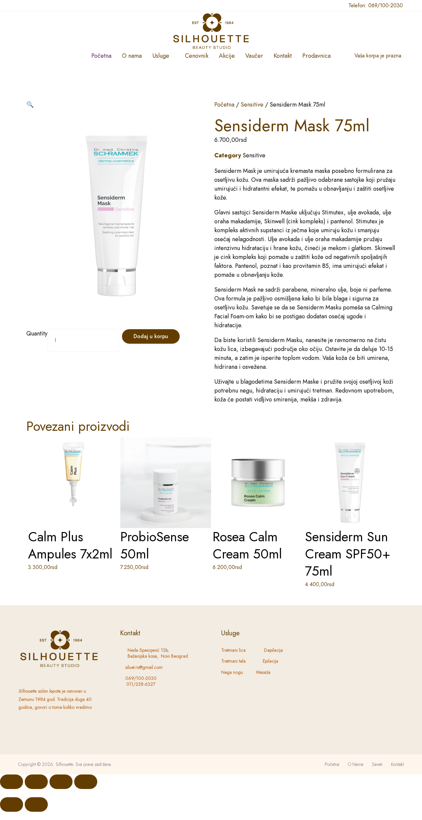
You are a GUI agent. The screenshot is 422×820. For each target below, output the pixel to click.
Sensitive (252, 104)
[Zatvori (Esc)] (85, 781)
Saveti (377, 764)
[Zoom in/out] (11, 781)
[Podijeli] (61, 781)
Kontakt (397, 764)
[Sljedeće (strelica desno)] (36, 804)
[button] (30, 104)
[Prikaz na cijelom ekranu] (36, 781)
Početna (224, 104)
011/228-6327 (140, 684)
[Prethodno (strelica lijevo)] (11, 804)
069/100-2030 (385, 5)
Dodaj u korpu (151, 336)
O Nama (355, 764)
